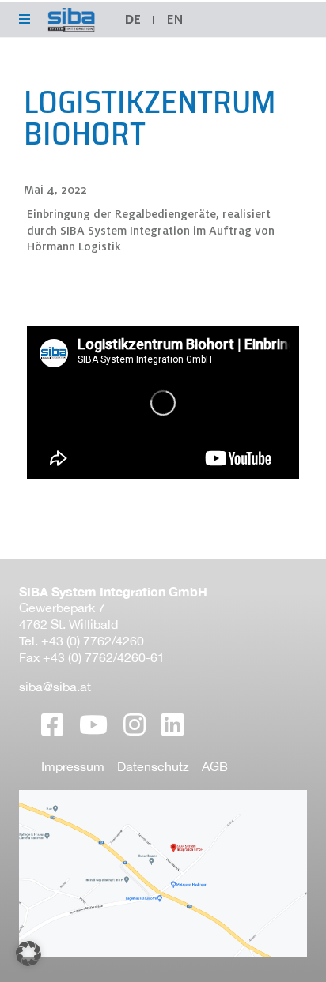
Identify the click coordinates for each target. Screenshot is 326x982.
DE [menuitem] (133, 19)
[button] (28, 953)
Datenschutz (153, 766)
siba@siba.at (55, 686)
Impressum (72, 766)
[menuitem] (175, 20)
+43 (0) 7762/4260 (92, 641)
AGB (215, 766)
